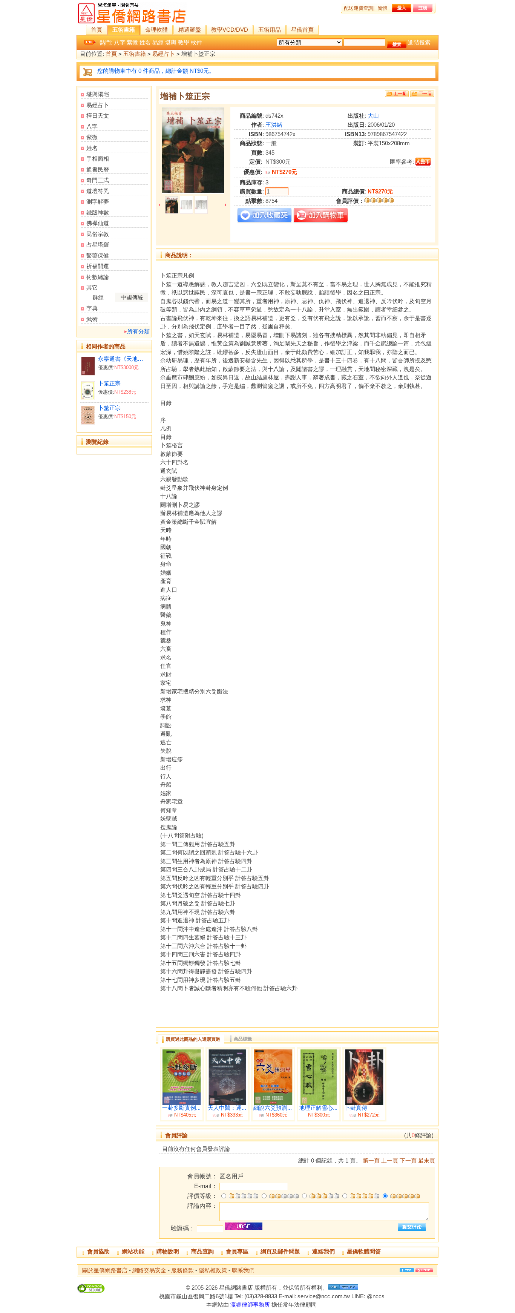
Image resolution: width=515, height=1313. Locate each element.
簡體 (382, 8)
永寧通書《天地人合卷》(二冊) (123, 359)
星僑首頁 (302, 29)
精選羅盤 (189, 29)
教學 (183, 42)
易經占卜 (163, 54)
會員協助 (98, 1251)
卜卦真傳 (356, 1108)
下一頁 (408, 1160)
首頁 (96, 29)
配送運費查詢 (358, 8)
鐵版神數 (97, 212)
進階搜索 (419, 42)
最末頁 (426, 1160)
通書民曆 (97, 169)
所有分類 (138, 331)
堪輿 (170, 42)
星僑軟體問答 (364, 1251)
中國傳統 (132, 297)
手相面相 (97, 158)
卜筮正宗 (109, 383)
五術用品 (269, 29)
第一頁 (371, 1160)
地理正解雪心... (318, 1108)
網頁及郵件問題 (280, 1251)
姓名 (145, 42)
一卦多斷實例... (181, 1108)
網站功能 (133, 1251)
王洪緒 (273, 124)
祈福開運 (97, 266)
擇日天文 (97, 115)
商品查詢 (202, 1251)
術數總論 (97, 277)
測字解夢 (97, 201)
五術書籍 (123, 29)
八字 (119, 42)
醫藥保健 (97, 255)
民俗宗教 (97, 234)
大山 (373, 115)
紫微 (132, 42)
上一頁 (389, 1160)
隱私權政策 (213, 1270)
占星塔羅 (97, 244)
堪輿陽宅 (97, 94)
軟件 (196, 42)
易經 (158, 42)
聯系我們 (243, 1270)
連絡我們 (323, 1251)
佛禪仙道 (97, 223)
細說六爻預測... (272, 1108)
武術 (92, 319)
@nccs (376, 1296)
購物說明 (167, 1251)
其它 (92, 287)
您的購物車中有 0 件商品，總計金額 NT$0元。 (156, 70)
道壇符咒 (97, 191)
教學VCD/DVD (229, 29)
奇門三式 (97, 180)
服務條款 (182, 1270)
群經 (98, 297)
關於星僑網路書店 (104, 1270)
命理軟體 (156, 29)
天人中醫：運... (227, 1108)
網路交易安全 (149, 1270)
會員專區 (237, 1251)
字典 (92, 308)
